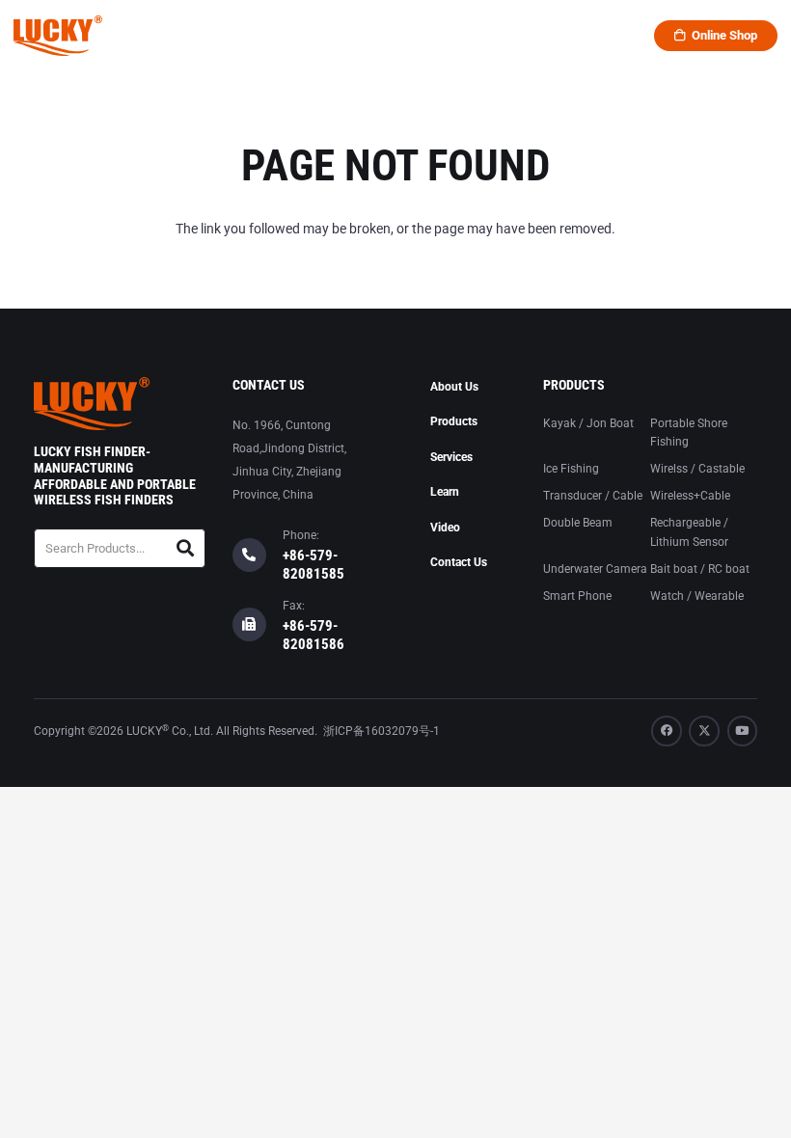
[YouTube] (742, 731)
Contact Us (458, 562)
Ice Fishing (571, 468)
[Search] (185, 548)
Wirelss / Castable (697, 468)
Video (445, 527)
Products (453, 421)
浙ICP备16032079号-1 (381, 731)
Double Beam (578, 522)
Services (451, 457)
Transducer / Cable (592, 495)
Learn (444, 492)
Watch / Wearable (697, 596)
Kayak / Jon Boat (588, 423)
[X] (704, 731)
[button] (288, 35)
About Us (454, 386)
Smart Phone (577, 596)
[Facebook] (666, 731)
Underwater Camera (595, 569)
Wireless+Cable (690, 495)
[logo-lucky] (58, 35)
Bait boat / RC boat (700, 569)
